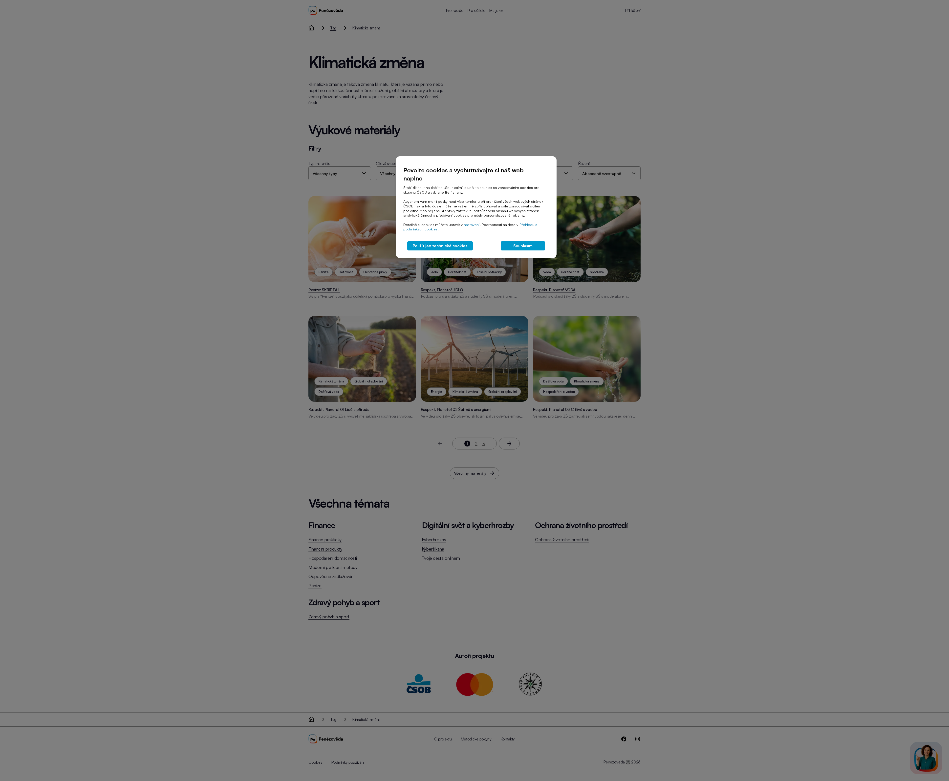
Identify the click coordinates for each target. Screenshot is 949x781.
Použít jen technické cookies (440, 245)
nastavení (471, 224)
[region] (476, 207)
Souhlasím (523, 245)
